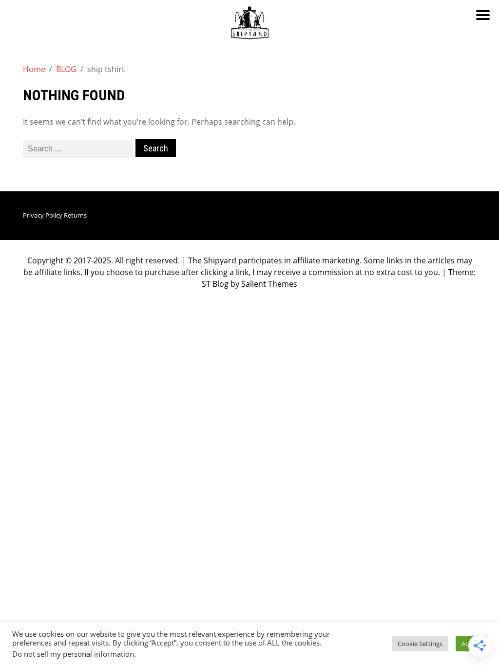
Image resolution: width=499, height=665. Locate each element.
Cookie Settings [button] (420, 643)
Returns (75, 215)
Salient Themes (269, 283)
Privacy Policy (42, 215)
